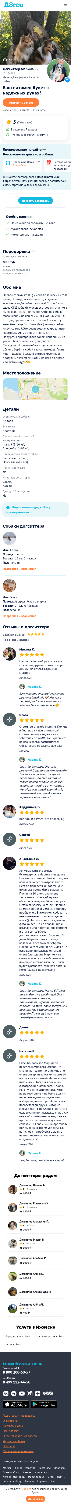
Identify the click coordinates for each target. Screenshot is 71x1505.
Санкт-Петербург (25, 1468)
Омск (51, 1476)
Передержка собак (17, 1336)
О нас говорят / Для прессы (20, 1436)
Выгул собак (13, 1344)
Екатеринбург (11, 1472)
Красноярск (42, 1472)
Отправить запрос (21, 102)
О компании (10, 1421)
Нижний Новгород (14, 1476)
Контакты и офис (13, 1426)
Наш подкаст (11, 1431)
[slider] (36, 634)
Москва (7, 1468)
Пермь (61, 1476)
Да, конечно (35, 1499)
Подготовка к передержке (19, 1415)
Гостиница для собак (50, 1336)
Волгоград (45, 1468)
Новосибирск (36, 1476)
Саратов (42, 1481)
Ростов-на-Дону (12, 1481)
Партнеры (9, 1446)
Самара (29, 1481)
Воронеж (59, 1468)
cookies (26, 1489)
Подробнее (19, 165)
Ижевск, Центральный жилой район (21, 79)
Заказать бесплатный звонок (22, 1363)
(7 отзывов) (24, 122)
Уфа (53, 1481)
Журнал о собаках (14, 1441)
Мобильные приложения (18, 1451)
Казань (27, 1472)
